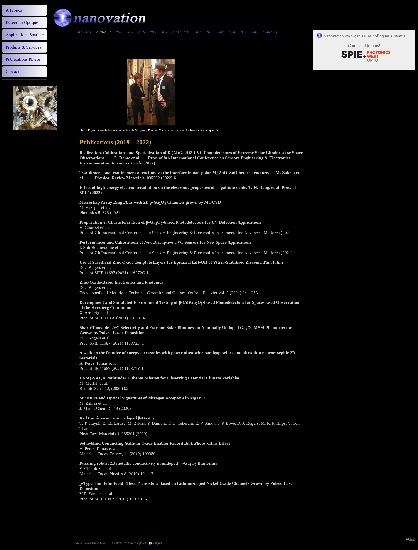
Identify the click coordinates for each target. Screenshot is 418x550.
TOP (412, 539)
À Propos (14, 10)
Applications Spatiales (26, 34)
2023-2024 (83, 32)
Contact (12, 71)
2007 (242, 32)
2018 (118, 32)
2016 (141, 32)
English (157, 543)
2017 (129, 32)
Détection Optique (22, 22)
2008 (231, 32)
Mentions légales (135, 543)
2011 (197, 32)
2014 (163, 32)
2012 (186, 32)
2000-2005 (269, 32)
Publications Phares (23, 59)
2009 (220, 32)
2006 (254, 32)
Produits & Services (23, 47)
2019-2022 (103, 32)
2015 (152, 32)
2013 (175, 32)
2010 (208, 32)
